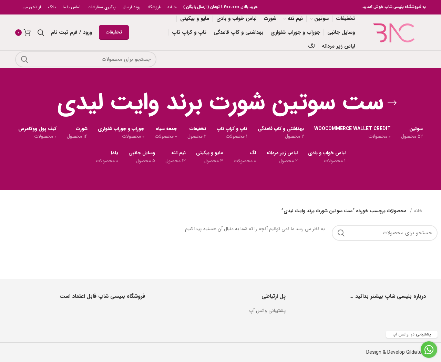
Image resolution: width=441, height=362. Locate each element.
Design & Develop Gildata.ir (396, 352)
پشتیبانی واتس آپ (267, 310)
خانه (418, 211)
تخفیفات (114, 32)
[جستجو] (24, 59)
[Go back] (392, 103)
